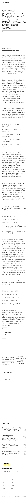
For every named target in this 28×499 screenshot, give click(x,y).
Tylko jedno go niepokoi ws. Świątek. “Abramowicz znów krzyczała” (10, 445)
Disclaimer (9, 50)
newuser (9, 48)
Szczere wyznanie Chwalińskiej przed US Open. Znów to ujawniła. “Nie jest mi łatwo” (11, 429)
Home (14, 50)
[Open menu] (25, 2)
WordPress (23, 496)
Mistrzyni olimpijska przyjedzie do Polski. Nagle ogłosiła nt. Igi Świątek (11, 453)
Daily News (5, 2)
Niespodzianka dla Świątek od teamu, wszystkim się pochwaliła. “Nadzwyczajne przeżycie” (10, 438)
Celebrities (4, 50)
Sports (17, 50)
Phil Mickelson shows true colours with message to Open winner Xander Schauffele (21, 360)
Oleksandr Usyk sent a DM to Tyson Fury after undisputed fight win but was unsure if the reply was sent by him (8, 361)
